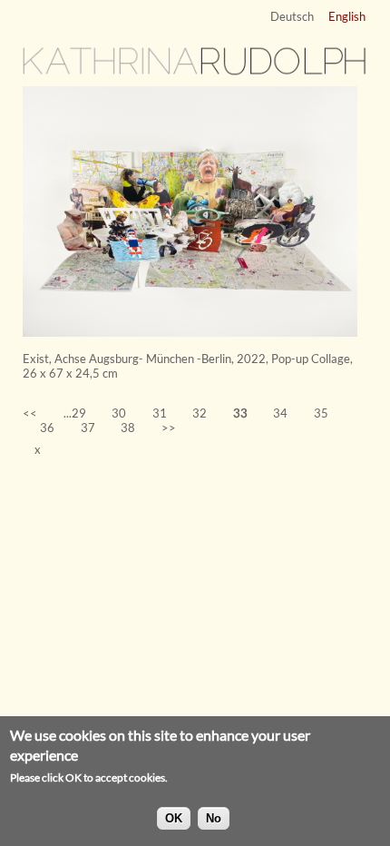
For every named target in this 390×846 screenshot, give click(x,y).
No (213, 818)
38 (128, 427)
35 (321, 413)
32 (199, 413)
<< (30, 413)
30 (119, 413)
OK (173, 818)
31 (159, 413)
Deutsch (292, 16)
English (347, 16)
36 (47, 427)
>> (168, 427)
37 (88, 427)
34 (280, 413)
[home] (195, 72)
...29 (74, 413)
